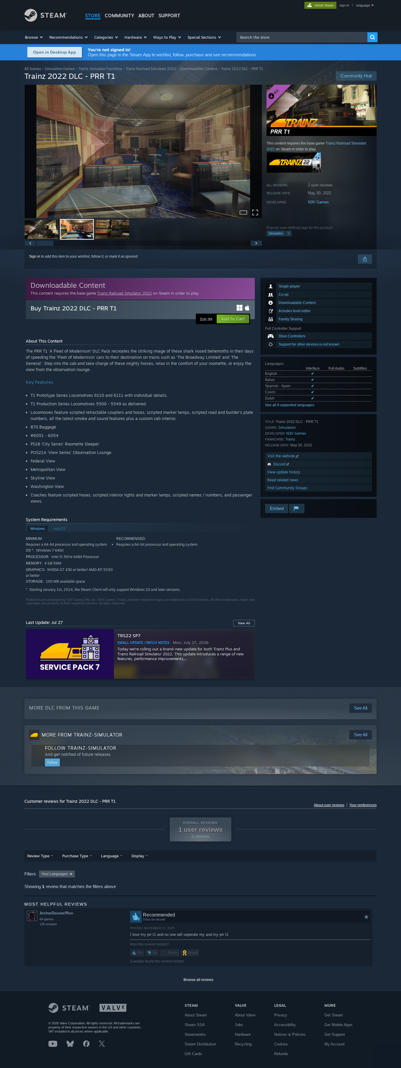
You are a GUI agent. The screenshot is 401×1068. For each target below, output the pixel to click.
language (363, 5)
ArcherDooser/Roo (56, 913)
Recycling (243, 1044)
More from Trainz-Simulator (82, 735)
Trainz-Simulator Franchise (100, 69)
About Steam (196, 1015)
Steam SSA (195, 1025)
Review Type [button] (38, 855)
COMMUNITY (119, 15)
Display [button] (138, 855)
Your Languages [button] (54, 874)
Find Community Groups (287, 488)
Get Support (334, 1034)
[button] (34, 37)
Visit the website (281, 456)
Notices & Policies (290, 1034)
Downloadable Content (198, 69)
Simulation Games (60, 69)
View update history (283, 472)
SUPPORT (169, 15)
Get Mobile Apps (338, 1025)
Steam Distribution (200, 1044)
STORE (93, 15)
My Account (334, 1044)
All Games (32, 69)
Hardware (243, 1034)
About (146, 15)
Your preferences (363, 805)
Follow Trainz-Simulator (80, 748)
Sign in (34, 256)
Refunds (281, 1054)
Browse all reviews (198, 980)
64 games (47, 919)
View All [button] (244, 623)
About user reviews (329, 805)
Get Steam (333, 1015)
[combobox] (302, 37)
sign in (344, 5)
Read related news (282, 480)
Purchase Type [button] (75, 855)
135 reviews (48, 924)
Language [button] (110, 855)
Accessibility (285, 1025)
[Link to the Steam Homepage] (45, 20)
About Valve (245, 1015)
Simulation (276, 233)
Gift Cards (193, 1054)
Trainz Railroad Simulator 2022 (151, 69)
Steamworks (195, 1034)
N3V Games (318, 202)
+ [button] (288, 233)
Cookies (281, 1044)
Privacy (280, 1015)
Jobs (239, 1025)
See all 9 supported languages (289, 405)
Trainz (290, 439)
